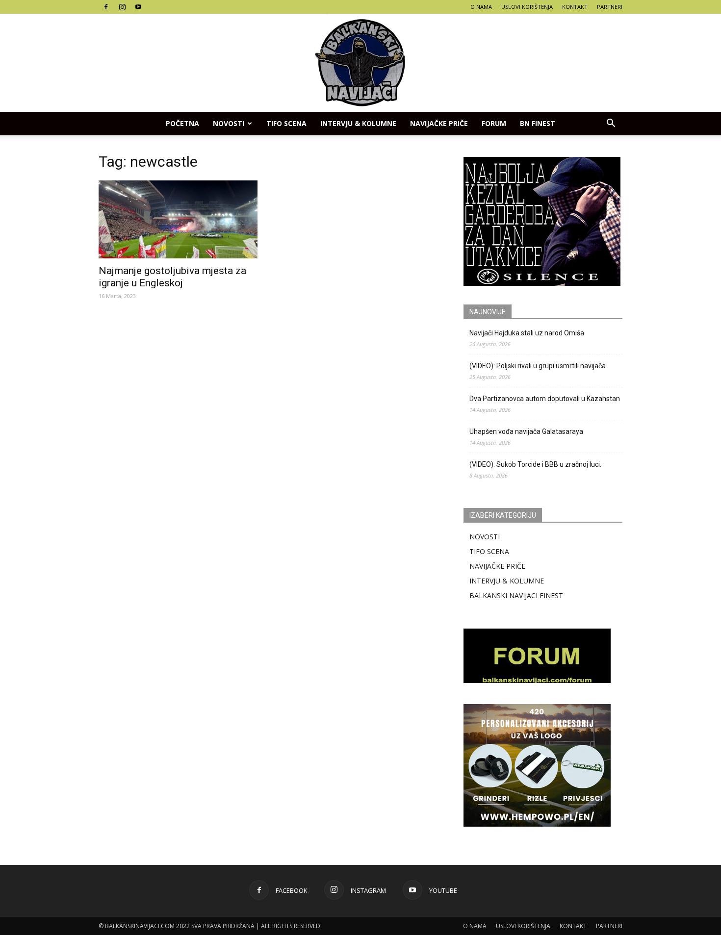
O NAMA (481, 6)
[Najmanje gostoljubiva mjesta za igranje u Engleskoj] (178, 219)
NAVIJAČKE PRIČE (439, 123)
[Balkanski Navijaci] (360, 63)
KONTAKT (575, 6)
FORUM (494, 123)
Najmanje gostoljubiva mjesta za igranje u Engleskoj (172, 277)
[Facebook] (106, 7)
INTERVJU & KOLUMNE (358, 123)
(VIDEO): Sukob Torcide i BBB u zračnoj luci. (535, 464)
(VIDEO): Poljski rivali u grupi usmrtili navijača (537, 366)
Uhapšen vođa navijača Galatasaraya (526, 431)
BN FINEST (537, 123)
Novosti (228, 123)
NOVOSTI (484, 536)
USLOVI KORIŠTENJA (527, 6)
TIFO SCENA (286, 123)
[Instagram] (122, 7)
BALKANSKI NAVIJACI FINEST (516, 595)
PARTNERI (609, 6)
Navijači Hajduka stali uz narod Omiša (526, 333)
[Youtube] (138, 7)
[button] (610, 123)
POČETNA (182, 123)
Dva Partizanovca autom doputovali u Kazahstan (544, 399)
